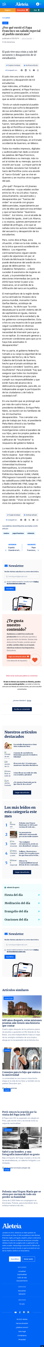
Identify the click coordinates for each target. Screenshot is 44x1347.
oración (7, 1090)
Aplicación (22, 1294)
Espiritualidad (22, 1274)
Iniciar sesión (28, 1259)
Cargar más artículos (22, 792)
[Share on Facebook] (22, 70)
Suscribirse (15, 1259)
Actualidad (6, 18)
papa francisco (18, 533)
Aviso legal (22, 1331)
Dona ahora (21, 10)
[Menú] (7, 4)
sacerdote (8, 1130)
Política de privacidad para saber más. (23, 582)
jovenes (7, 1050)
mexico (6, 533)
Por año (22, 1304)
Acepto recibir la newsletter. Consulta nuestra (23, 582)
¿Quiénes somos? (22, 1327)
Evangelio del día (16, 911)
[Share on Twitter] (30, 70)
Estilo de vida (22, 1278)
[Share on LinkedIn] (26, 70)
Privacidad (22, 1340)
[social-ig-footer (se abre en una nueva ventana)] (28, 1312)
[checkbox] (5, 582)
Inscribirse (10, 589)
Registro (8, 10)
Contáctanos (22, 1336)
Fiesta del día (14, 895)
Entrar (29, 701)
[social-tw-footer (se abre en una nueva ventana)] (24, 1312)
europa (7, 1170)
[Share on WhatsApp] (38, 70)
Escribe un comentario (22, 709)
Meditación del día (17, 903)
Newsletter (22, 1291)
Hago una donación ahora (17, 656)
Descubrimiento (22, 1281)
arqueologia (9, 998)
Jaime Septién (26, 38)
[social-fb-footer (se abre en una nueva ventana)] (20, 1312)
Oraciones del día (16, 919)
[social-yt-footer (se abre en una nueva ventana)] (16, 1312)
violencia (30, 533)
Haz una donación (22, 1323)
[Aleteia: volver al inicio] (22, 4)
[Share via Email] (34, 70)
